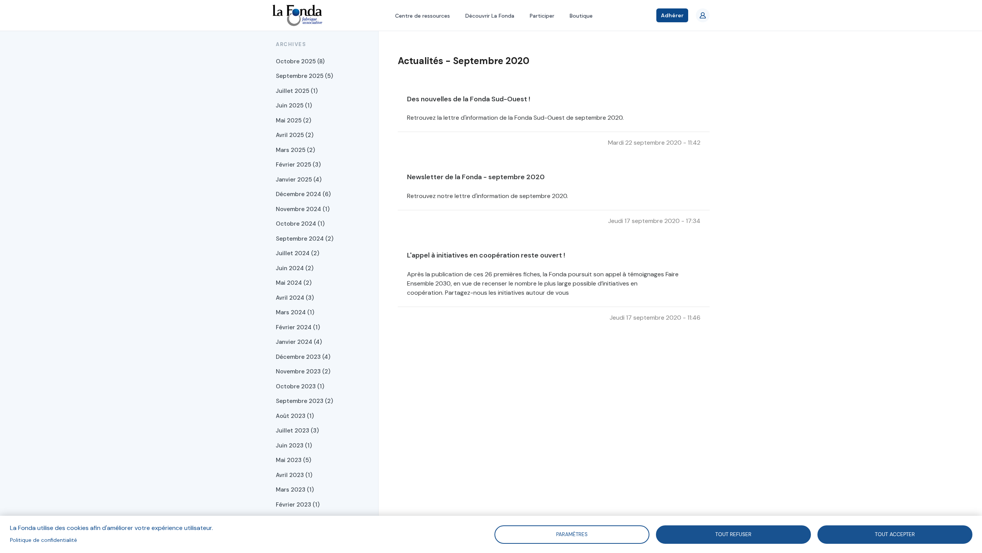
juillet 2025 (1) (297, 91)
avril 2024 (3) (295, 298)
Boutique (581, 15)
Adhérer (672, 15)
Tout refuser (733, 534)
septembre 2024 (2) (304, 239)
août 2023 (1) (295, 416)
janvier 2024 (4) (299, 342)
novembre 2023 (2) (303, 371)
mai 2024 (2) (293, 283)
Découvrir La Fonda (489, 15)
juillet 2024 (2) (297, 253)
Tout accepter (895, 534)
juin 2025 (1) (294, 105)
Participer (542, 15)
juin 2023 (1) (294, 445)
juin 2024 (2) (294, 268)
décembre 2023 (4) (303, 357)
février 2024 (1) (298, 327)
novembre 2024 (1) (303, 209)
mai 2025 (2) (293, 120)
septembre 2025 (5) (304, 76)
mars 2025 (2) (295, 150)
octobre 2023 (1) (300, 386)
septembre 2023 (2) (304, 401)
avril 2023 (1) (294, 475)
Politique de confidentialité (43, 540)
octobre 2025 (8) (300, 61)
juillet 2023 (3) (297, 430)
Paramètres (572, 534)
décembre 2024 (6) (303, 194)
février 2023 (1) (298, 504)
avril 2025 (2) (294, 135)
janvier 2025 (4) (298, 179)
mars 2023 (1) (295, 490)
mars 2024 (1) (295, 312)
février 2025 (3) (298, 164)
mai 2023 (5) (293, 460)
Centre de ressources (422, 15)
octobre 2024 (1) (300, 224)
